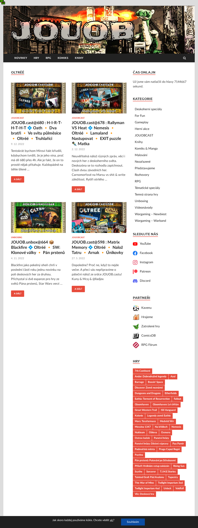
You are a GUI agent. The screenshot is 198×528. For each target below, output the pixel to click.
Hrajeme (146, 317)
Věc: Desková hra (144, 494)
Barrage (139, 382)
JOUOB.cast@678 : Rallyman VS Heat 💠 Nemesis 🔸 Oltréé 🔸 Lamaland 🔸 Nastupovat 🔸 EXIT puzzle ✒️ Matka (98, 133)
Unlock (167, 488)
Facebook (145, 253)
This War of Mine (144, 482)
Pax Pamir (178, 443)
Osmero (165, 432)
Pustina (139, 455)
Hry (36, 57)
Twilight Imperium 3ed (170, 482)
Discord (143, 280)
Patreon (144, 271)
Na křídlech (161, 427)
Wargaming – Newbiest (150, 214)
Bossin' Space (155, 382)
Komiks (63, 57)
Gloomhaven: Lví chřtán (166, 404)
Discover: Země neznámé (149, 387)
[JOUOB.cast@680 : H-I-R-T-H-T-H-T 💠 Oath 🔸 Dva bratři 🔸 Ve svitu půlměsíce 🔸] (38, 100)
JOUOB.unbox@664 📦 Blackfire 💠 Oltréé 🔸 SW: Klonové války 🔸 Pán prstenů (38, 247)
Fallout (177, 399)
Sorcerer (151, 471)
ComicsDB (147, 335)
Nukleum (140, 432)
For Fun (140, 115)
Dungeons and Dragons (148, 393)
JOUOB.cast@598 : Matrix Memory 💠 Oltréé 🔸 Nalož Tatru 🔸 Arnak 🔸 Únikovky (97, 247)
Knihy (79, 57)
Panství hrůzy (161, 438)
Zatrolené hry (149, 326)
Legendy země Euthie (159, 415)
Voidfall (179, 488)
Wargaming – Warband (150, 220)
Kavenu (145, 307)
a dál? (16, 178)
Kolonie (139, 415)
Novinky (20, 57)
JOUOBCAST (17, 118)
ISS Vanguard (168, 410)
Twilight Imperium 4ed (147, 488)
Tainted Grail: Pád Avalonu (149, 477)
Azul (173, 376)
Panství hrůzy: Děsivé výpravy (151, 443)
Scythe (138, 471)
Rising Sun (178, 466)
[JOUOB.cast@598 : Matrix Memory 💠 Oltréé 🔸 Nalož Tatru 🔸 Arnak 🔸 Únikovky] (99, 219)
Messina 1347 (143, 427)
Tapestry (173, 477)
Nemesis (176, 427)
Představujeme (145, 168)
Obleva (153, 432)
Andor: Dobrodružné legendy (150, 376)
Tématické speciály (147, 188)
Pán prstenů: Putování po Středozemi (155, 460)
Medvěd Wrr (167, 421)
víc (111, 520)
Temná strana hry (146, 194)
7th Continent (142, 371)
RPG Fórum (148, 344)
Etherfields (171, 393)
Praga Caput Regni (169, 449)
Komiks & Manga (146, 148)
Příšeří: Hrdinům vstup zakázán (152, 466)
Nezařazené (142, 161)
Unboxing (16, 237)
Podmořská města (145, 449)
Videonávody (144, 207)
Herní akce (142, 128)
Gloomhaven (142, 404)
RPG (48, 57)
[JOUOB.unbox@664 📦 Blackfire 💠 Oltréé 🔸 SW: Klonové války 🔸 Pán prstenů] (38, 219)
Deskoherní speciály (148, 109)
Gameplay (141, 122)
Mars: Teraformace (145, 421)
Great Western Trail (146, 410)
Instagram (145, 262)
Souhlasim (133, 522)
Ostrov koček (142, 438)
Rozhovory (142, 174)
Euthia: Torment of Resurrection (152, 399)
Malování (141, 155)
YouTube (144, 243)
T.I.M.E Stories (168, 471)
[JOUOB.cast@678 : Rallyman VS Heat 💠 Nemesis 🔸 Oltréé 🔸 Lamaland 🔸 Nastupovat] (99, 100)
